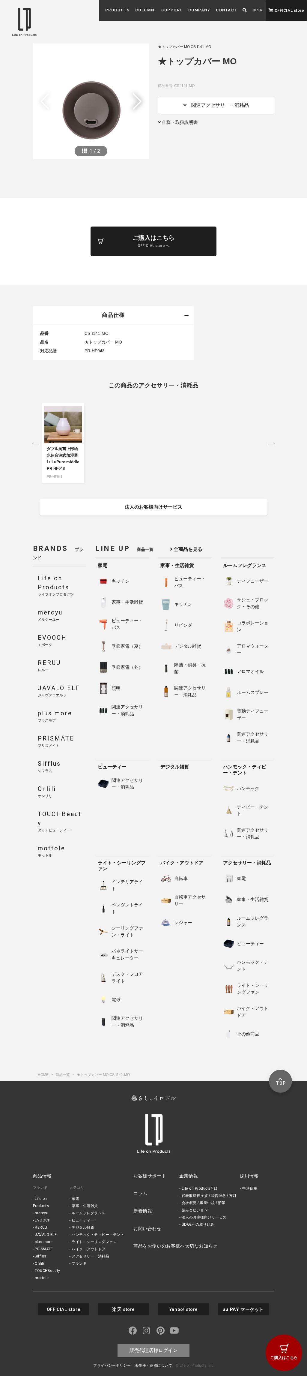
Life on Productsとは (200, 1188)
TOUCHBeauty (47, 1271)
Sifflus (40, 1256)
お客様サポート (149, 1175)
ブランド (79, 1263)
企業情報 (188, 1175)
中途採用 (249, 1188)
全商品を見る (187, 549)
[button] (117, 10)
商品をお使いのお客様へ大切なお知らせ (175, 1245)
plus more (43, 1242)
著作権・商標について (153, 1365)
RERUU (41, 1227)
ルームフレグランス (244, 565)
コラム (140, 1193)
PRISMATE (44, 1249)
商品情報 (42, 1175)
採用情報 (249, 1175)
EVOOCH (42, 1220)
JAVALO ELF (45, 1235)
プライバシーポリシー (112, 1365)
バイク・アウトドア (182, 862)
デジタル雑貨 (174, 766)
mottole (42, 1278)
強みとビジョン (195, 1210)
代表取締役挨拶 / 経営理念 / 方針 (209, 1196)
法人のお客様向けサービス (204, 1217)
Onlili (39, 1263)
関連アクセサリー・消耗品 (217, 105)
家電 (102, 565)
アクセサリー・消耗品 (247, 862)
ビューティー (112, 766)
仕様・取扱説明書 (179, 122)
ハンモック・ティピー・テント (244, 769)
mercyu (41, 1213)
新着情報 (142, 1210)
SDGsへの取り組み (198, 1224)
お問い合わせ (147, 1228)
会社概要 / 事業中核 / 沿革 (203, 1203)
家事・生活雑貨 (177, 565)
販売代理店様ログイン (153, 1350)
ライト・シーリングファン (122, 865)
